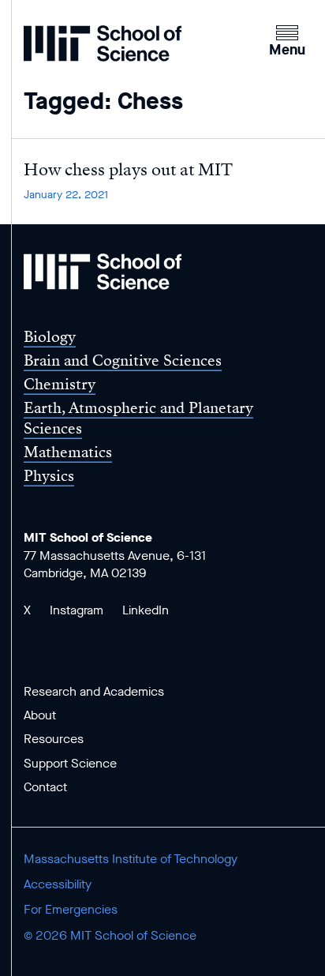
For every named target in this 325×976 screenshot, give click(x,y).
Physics (49, 475)
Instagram (76, 610)
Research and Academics (94, 691)
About (40, 715)
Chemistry (59, 384)
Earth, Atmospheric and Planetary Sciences (138, 417)
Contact (45, 787)
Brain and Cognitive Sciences (123, 360)
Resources (54, 738)
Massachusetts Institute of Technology (130, 858)
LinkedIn (145, 610)
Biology (50, 336)
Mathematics (68, 452)
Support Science (70, 763)
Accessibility (58, 884)
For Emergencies (71, 909)
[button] (287, 38)
